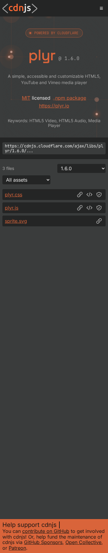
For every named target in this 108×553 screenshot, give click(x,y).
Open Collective (83, 542)
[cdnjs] (20, 8)
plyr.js (11, 207)
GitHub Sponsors (43, 542)
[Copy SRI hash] (99, 194)
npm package (70, 98)
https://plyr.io (54, 106)
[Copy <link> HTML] (89, 194)
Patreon (17, 548)
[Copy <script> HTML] (89, 208)
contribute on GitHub (45, 531)
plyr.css (13, 194)
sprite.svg (16, 221)
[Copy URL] (80, 194)
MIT (26, 98)
